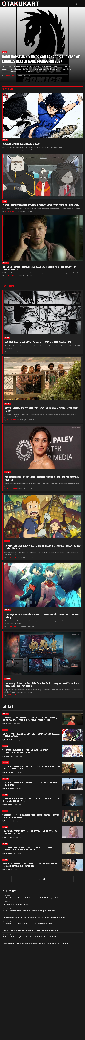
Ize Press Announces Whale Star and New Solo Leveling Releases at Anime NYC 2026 (31, 735)
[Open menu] (81, 4)
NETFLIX (5, 262)
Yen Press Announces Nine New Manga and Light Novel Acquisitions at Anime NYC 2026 (26, 751)
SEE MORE (42, 879)
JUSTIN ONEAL (11, 557)
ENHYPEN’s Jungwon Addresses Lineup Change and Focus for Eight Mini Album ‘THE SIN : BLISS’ (31, 800)
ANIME (7, 337)
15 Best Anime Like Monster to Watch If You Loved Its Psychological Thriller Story (40, 205)
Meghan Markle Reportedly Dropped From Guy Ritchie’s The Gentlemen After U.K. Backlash (41, 478)
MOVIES (5, 714)
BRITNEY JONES (11, 351)
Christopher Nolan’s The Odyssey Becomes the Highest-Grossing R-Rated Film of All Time (31, 767)
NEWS (4, 52)
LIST (4, 201)
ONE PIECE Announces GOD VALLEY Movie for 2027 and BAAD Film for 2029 (37, 342)
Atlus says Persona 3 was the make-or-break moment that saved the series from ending (41, 616)
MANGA (5, 140)
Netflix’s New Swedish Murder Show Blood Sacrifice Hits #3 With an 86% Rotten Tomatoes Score (39, 268)
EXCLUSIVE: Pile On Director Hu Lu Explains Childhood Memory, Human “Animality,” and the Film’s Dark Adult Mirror (29, 719)
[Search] (76, 4)
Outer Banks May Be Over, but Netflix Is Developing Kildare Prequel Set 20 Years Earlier (41, 409)
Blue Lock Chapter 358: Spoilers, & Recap (21, 144)
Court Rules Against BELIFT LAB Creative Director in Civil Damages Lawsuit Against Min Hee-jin (27, 848)
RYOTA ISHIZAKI (9, 150)
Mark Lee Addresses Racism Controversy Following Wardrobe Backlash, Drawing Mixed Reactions (29, 865)
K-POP (5, 795)
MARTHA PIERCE (9, 275)
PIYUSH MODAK (9, 75)
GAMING (7, 610)
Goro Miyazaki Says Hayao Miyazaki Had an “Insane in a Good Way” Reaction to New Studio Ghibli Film (42, 547)
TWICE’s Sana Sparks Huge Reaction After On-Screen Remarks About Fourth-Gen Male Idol (29, 832)
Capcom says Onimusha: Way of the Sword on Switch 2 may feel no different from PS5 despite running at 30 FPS (41, 684)
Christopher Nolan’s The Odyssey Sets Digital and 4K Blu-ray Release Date (29, 783)
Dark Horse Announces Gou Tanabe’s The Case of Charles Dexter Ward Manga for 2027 (41, 59)
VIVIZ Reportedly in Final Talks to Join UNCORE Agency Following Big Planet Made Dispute (31, 816)
